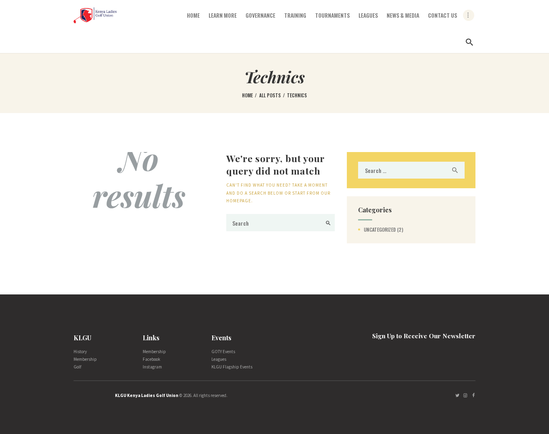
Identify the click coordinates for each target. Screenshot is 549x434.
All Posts (270, 95)
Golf (77, 367)
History (80, 351)
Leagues (218, 359)
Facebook (151, 359)
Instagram (152, 367)
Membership (85, 359)
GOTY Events (223, 351)
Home (247, 95)
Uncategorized (380, 229)
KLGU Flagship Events (231, 367)
